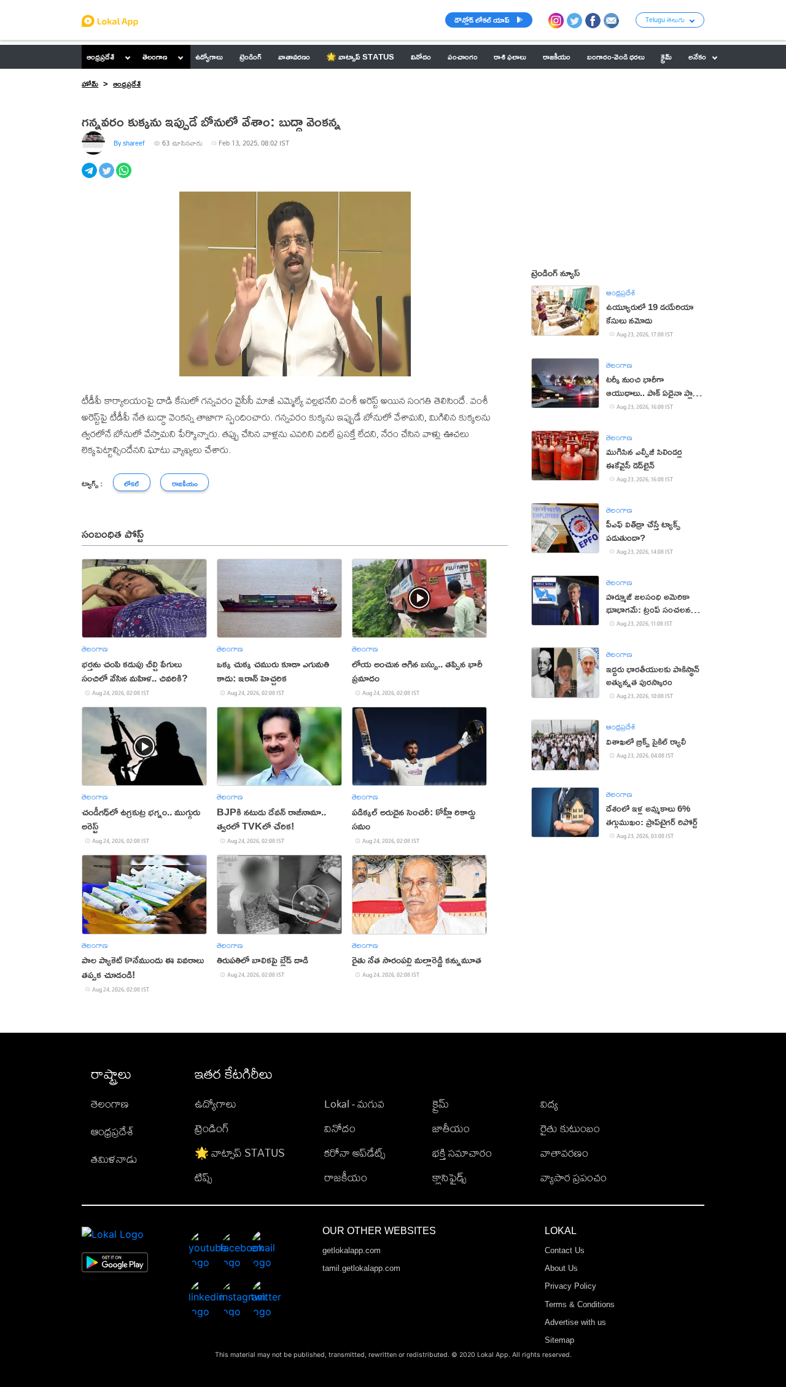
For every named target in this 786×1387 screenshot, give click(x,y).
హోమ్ (90, 83)
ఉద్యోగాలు (215, 1103)
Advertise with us (575, 1322)
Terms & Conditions (580, 1304)
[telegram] (90, 177)
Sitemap (559, 1340)
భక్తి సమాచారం (462, 1153)
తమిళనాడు (114, 1159)
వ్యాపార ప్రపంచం (573, 1177)
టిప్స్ (203, 1177)
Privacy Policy (570, 1286)
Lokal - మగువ (354, 1103)
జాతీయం (451, 1128)
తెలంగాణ (154, 56)
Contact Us (565, 1250)
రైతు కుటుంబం (570, 1128)
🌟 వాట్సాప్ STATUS (240, 1153)
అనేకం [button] (697, 56)
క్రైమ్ (440, 1103)
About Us (561, 1268)
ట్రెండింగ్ (212, 1128)
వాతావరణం (564, 1153)
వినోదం (340, 1128)
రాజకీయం (345, 1177)
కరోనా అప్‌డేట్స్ (354, 1153)
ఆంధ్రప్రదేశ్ (100, 56)
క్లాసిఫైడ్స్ (449, 1177)
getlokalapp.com (351, 1250)
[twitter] (107, 177)
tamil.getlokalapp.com (361, 1268)
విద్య (549, 1103)
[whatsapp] (124, 177)
